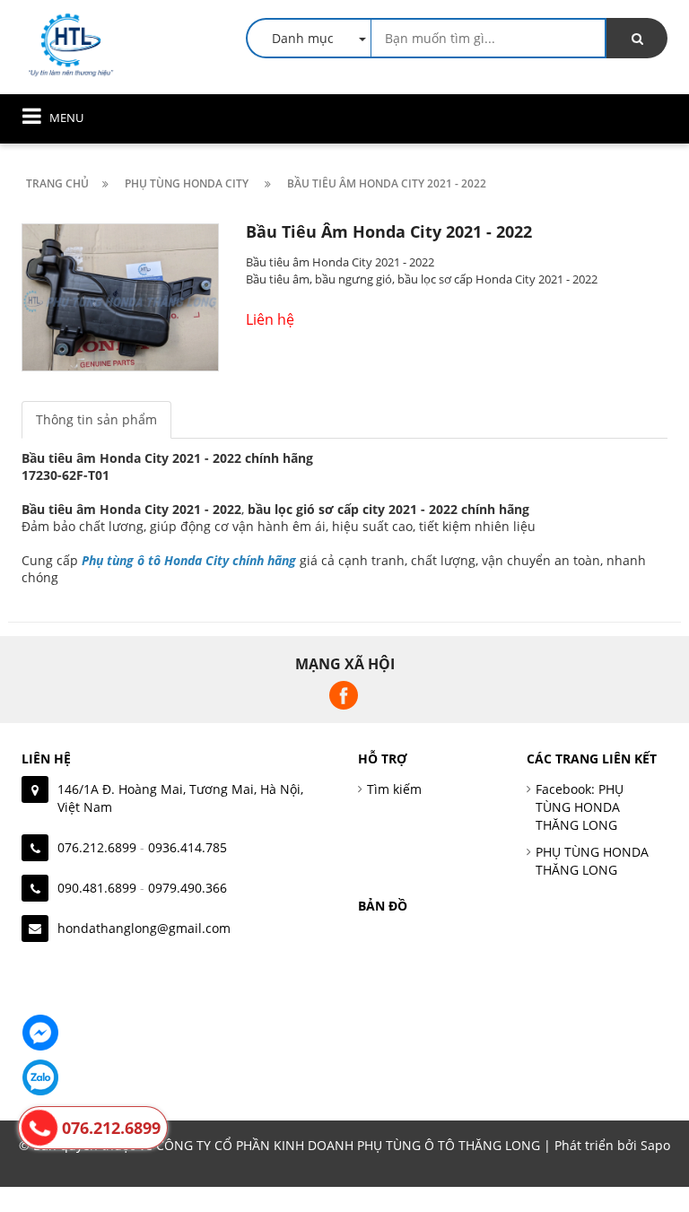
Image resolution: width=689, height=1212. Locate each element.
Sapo (655, 1145)
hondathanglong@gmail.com (144, 928)
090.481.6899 (96, 887)
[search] (636, 38)
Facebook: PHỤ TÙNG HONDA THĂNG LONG (580, 806)
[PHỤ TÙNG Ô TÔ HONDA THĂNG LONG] (71, 43)
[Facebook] (40, 1033)
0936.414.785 (187, 847)
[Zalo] (40, 1077)
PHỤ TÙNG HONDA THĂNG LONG (592, 860)
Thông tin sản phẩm (96, 419)
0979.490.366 (187, 887)
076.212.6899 (96, 847)
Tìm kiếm (394, 789)
